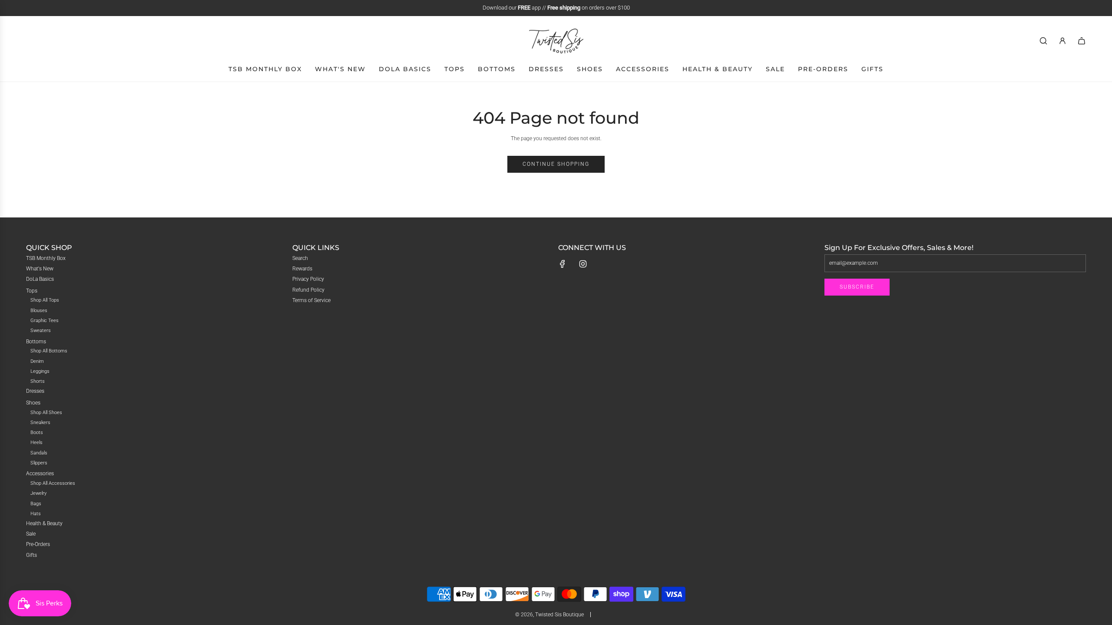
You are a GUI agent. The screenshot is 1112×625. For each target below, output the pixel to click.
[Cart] (1081, 40)
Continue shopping (556, 164)
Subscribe (857, 287)
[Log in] (1062, 40)
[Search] (1043, 40)
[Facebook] (562, 263)
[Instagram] (582, 263)
